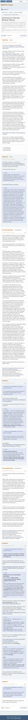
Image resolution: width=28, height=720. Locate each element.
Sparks (6, 381)
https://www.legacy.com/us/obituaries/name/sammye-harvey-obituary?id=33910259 (13, 445)
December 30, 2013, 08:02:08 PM (8, 159)
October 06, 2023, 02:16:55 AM (8, 545)
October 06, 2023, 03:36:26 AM (8, 684)
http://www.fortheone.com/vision (10, 184)
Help (8, 716)
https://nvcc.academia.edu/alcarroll (10, 369)
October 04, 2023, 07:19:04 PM (8, 232)
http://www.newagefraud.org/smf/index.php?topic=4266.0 (13, 47)
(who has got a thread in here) (13, 563)
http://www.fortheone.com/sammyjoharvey (12, 163)
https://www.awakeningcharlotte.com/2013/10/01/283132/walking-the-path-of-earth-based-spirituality (13, 568)
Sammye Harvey (17, 635)
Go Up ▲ (19, 716)
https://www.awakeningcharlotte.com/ (11, 603)
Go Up (2, 707)
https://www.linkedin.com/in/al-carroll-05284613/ (12, 374)
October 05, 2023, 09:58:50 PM (8, 470)
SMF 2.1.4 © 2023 (10, 718)
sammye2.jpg (7, 147)
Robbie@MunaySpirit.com (9, 629)
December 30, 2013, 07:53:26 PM (10, 42)
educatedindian (8, 230)
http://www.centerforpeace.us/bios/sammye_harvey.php (13, 133)
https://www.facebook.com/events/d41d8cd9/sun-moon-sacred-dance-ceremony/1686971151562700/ (13, 641)
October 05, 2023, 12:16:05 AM (8, 383)
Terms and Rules (13, 716)
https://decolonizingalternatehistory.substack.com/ (13, 368)
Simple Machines (17, 718)
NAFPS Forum (7, 5)
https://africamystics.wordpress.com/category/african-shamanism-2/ (14, 400)
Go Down (3, 35)
